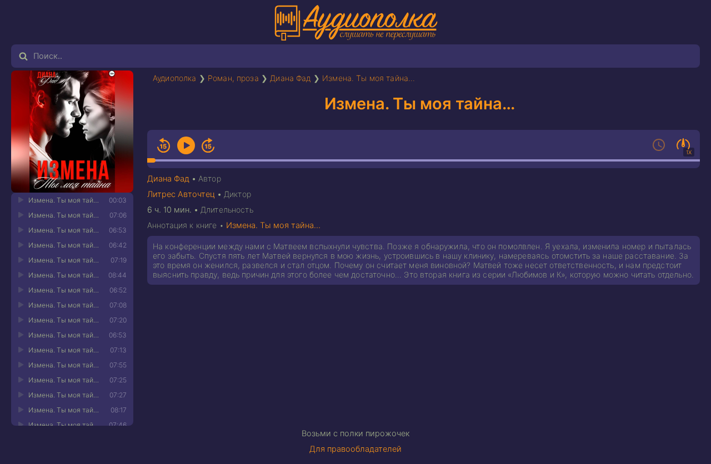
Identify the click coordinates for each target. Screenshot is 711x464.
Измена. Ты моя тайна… (368, 78)
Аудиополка (175, 78)
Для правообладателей (355, 449)
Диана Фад (290, 78)
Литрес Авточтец (181, 194)
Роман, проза (233, 78)
